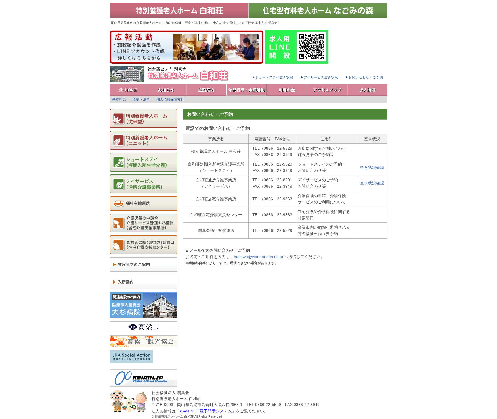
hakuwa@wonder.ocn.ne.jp (258, 256)
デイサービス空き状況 (321, 77)
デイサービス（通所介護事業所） (143, 183)
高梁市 (143, 326)
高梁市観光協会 (143, 341)
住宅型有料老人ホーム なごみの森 (318, 10)
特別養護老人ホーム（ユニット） (143, 140)
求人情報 (367, 90)
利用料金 (287, 90)
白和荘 (170, 74)
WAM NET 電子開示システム (206, 411)
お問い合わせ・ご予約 (366, 77)
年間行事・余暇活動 (247, 90)
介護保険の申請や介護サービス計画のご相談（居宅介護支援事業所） (143, 223)
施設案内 (206, 90)
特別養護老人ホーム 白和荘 (179, 10)
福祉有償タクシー (143, 203)
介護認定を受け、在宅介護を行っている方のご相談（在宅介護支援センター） (143, 244)
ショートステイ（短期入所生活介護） (143, 162)
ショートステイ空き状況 (274, 77)
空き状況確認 (372, 167)
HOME (128, 90)
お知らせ (166, 90)
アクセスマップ (327, 90)
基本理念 (119, 99)
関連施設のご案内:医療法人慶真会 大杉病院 (143, 305)
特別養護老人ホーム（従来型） (143, 118)
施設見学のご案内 (143, 264)
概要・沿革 (141, 99)
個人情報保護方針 (170, 99)
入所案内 (143, 282)
